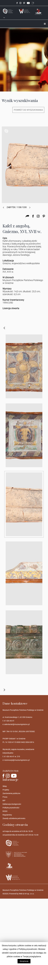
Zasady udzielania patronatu (14, 818)
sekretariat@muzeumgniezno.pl (17, 724)
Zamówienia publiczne (11, 793)
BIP (4, 800)
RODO (5, 811)
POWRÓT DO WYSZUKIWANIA (28, 110)
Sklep (5, 786)
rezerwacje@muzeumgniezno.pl (17, 760)
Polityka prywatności (11, 808)
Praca (5, 797)
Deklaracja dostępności (12, 804)
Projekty (6, 790)
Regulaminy (7, 815)
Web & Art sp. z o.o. (26, 894)
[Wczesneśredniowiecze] (24, 11)
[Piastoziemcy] (38, 11)
